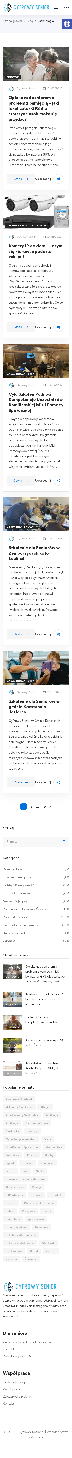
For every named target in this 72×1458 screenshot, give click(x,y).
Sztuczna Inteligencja (20, 1242)
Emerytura (13, 1155)
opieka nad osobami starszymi (25, 1179)
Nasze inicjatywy (36, 901)
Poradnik (56, 1195)
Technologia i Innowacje (36, 925)
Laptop (10, 1171)
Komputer (47, 1163)
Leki (25, 1171)
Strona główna (12, 21)
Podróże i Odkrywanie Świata (36, 909)
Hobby (49, 1155)
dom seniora (54, 1147)
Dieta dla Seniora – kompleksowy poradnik (41, 1019)
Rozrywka (28, 1211)
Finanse (32, 1155)
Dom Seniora (36, 869)
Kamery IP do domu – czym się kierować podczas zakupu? (35, 251)
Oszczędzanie (15, 1187)
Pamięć (36, 1187)
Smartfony (13, 1219)
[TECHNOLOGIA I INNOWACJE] (12, 994)
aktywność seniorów (19, 1107)
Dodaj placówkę (14, 1382)
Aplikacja (52, 1115)
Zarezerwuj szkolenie (17, 1396)
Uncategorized (36, 933)
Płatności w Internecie (39, 1203)
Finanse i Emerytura (36, 877)
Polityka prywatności (17, 1356)
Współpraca (11, 1389)
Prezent (11, 1203)
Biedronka (12, 1131)
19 (44, 806)
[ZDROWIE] (12, 966)
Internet (27, 1163)
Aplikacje (12, 1123)
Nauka (40, 1171)
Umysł (34, 1250)
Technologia (14, 1250)
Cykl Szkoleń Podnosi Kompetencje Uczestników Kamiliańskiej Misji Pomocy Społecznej (36, 402)
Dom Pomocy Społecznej (22, 1147)
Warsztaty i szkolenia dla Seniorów (27, 1342)
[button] (67, 24)
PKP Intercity (14, 1195)
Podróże (36, 1195)
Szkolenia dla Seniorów (21, 1234)
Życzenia (31, 1258)
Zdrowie (36, 941)
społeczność (36, 1219)
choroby (32, 1131)
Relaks (10, 1211)
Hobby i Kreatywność (36, 885)
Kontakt (8, 1349)
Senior (47, 1211)
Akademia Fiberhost (19, 1099)
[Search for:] (36, 841)
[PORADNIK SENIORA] (12, 1063)
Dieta (47, 1139)
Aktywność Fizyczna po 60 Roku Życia (44, 1042)
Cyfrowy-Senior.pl (31, 1432)
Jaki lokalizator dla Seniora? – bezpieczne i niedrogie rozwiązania (45, 999)
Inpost (10, 1163)
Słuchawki (48, 1242)
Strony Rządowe (16, 1226)
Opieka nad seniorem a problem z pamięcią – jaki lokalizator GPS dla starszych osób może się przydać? (34, 108)
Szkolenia (41, 1226)
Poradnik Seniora (36, 917)
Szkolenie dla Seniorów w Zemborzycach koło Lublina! (34, 553)
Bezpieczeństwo (37, 1123)
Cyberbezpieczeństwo (21, 1139)
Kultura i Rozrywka (36, 893)
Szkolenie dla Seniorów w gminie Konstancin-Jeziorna (34, 707)
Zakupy (51, 1250)
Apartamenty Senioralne (22, 1115)
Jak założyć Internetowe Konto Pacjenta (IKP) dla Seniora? (42, 1068)
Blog (30, 21)
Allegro (45, 1107)
